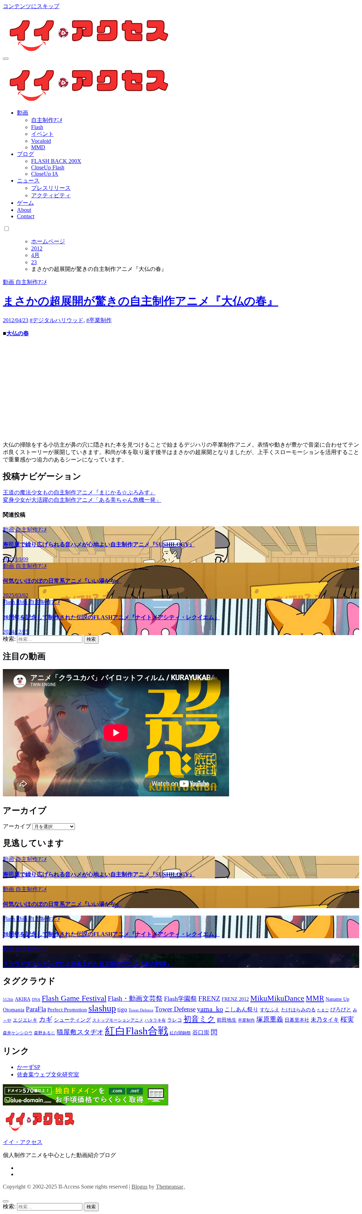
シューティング (72, 1020)
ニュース (28, 181)
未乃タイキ (325, 1020)
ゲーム (25, 203)
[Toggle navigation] (5, 59)
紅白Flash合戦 (136, 1030)
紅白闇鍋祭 (180, 1032)
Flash (37, 127)
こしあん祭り (241, 1009)
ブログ (25, 154)
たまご (323, 1010)
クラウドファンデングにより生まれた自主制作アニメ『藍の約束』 (88, 964)
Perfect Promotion (67, 1009)
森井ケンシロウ (18, 1032)
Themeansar (169, 1187)
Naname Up (337, 999)
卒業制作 (246, 1020)
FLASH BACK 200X (56, 161)
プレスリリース (51, 188)
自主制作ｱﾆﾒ (46, 120)
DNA (36, 999)
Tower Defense (175, 1009)
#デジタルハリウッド (56, 320)
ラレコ (174, 1020)
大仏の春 (17, 333)
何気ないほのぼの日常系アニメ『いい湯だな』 (62, 581)
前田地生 (227, 1020)
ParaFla (36, 1009)
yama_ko (210, 1009)
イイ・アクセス (22, 1142)
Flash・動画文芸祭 (135, 998)
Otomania (13, 1009)
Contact (25, 216)
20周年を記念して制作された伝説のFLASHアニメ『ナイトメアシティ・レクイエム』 (111, 617)
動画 (22, 113)
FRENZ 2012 (235, 999)
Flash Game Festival (74, 998)
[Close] (5, 1201)
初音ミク (199, 1019)
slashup (102, 1008)
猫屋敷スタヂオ (80, 1032)
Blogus (139, 1187)
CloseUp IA (44, 174)
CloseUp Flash (47, 167)
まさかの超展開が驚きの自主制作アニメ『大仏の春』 (140, 301)
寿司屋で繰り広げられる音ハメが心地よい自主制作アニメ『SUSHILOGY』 (99, 544)
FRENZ (209, 998)
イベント (42, 134)
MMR (315, 998)
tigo (122, 1009)
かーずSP (28, 1067)
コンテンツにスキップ (31, 6)
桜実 (347, 1019)
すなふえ (270, 1009)
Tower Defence (141, 1010)
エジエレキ (25, 1020)
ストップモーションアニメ (117, 1020)
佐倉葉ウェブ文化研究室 (48, 1074)
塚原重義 (269, 1019)
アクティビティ (51, 195)
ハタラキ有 (155, 1020)
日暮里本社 (297, 1020)
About (24, 210)
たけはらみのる (298, 1009)
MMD (38, 147)
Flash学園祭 (180, 998)
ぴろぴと (340, 1009)
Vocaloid (41, 141)
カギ (45, 1019)
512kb (8, 999)
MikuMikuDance (277, 998)
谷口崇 (200, 1032)
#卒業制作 (99, 320)
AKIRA (22, 999)
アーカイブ (17, 826)
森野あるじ (44, 1032)
